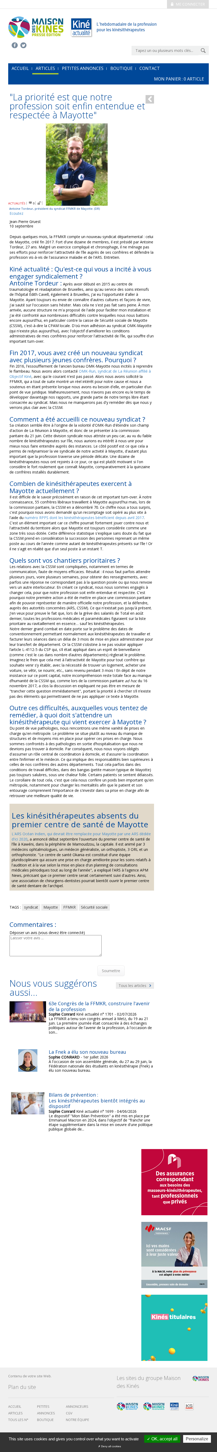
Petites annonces (82, 68)
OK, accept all (164, 1439)
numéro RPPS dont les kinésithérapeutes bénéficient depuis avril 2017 (84, 517)
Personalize (197, 1439)
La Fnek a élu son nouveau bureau (87, 1052)
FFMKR (69, 907)
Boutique (121, 68)
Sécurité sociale (94, 907)
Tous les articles (133, 985)
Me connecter (190, 4)
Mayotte (50, 907)
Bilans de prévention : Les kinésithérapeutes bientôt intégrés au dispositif (97, 1100)
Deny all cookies (110, 1446)
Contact (149, 68)
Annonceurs (77, 1406)
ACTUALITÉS (16, 203)
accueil (20, 68)
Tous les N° (18, 1420)
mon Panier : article (179, 79)
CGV (69, 1413)
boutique (45, 1420)
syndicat (31, 907)
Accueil (14, 1406)
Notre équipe (77, 1420)
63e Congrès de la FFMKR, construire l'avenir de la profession (99, 1006)
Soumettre (111, 970)
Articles (45, 68)
